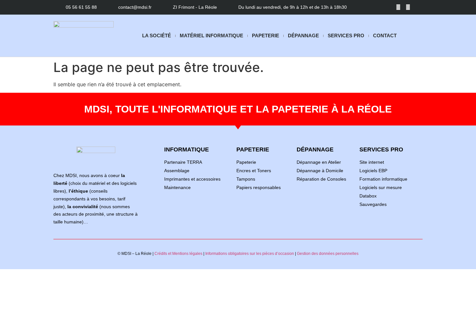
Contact (385, 35)
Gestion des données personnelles (327, 253)
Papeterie (265, 35)
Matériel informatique (211, 35)
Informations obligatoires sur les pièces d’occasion (249, 253)
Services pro (346, 35)
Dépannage (303, 35)
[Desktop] (417, 7)
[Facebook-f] (398, 7)
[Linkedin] (408, 7)
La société (156, 35)
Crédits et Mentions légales (178, 253)
